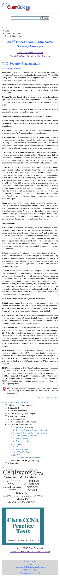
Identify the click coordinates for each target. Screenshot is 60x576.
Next (56, 398)
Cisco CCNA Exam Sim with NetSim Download (30, 551)
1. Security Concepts (23, 427)
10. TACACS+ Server (22, 452)
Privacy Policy (30, 561)
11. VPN (16, 455)
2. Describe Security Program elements (30, 430)
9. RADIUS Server (21, 449)
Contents (49, 398)
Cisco (7, 30)
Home (4, 28)
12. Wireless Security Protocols (27, 458)
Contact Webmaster (30, 570)
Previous (41, 398)
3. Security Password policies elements (30, 433)
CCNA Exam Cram (13, 33)
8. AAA (16, 447)
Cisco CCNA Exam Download (30, 548)
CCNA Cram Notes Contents (15, 402)
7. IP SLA (17, 444)
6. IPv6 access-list (21, 441)
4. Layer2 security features (25, 435)
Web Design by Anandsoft (30, 573)
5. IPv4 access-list (21, 438)
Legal (30, 564)
